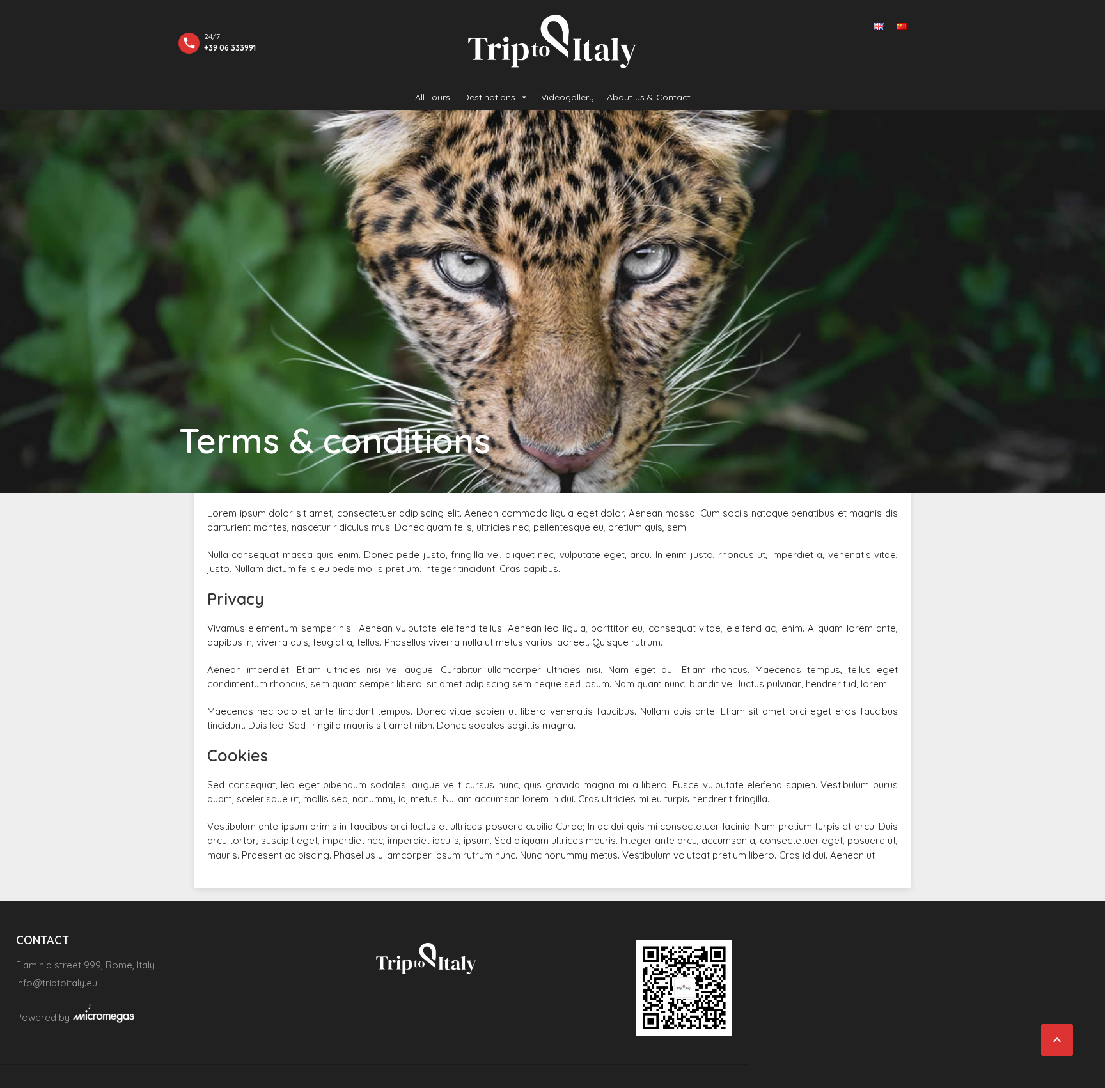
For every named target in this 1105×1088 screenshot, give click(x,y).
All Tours (432, 97)
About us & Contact (649, 97)
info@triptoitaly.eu (56, 983)
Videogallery (567, 97)
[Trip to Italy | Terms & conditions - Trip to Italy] (552, 42)
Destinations (489, 97)
